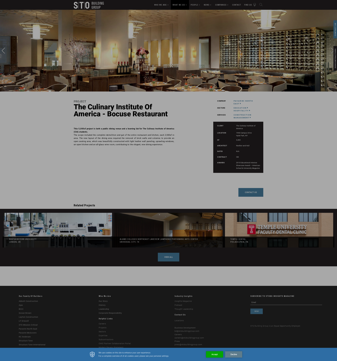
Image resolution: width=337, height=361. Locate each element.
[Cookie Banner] (168, 354)
